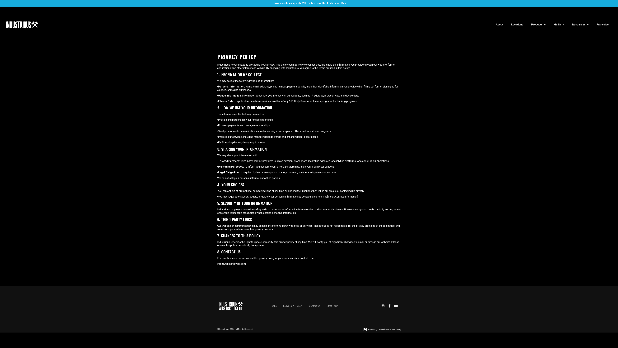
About (499, 24)
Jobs (274, 306)
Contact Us (314, 306)
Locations (517, 24)
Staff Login (332, 306)
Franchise (603, 24)
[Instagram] (383, 306)
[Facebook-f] (389, 306)
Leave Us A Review (292, 306)
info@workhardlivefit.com (231, 263)
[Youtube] (396, 306)
